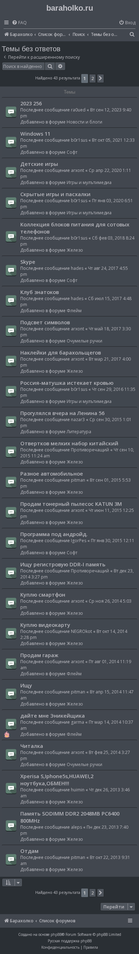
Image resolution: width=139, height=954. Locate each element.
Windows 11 (35, 133)
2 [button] (92, 78)
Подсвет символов (45, 322)
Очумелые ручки (84, 341)
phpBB (56, 934)
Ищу (26, 685)
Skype (27, 261)
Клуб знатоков (39, 291)
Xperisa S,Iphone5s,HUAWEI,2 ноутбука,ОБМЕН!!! (56, 779)
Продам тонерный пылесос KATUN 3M (71, 503)
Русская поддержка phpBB (70, 940)
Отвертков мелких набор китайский (69, 443)
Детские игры (39, 163)
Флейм (74, 311)
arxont (77, 170)
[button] (100, 78)
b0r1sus (79, 140)
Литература (79, 432)
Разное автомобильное (51, 473)
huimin (77, 790)
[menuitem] (19, 23)
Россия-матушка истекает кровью (66, 382)
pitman (78, 480)
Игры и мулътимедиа (89, 182)
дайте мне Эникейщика (52, 715)
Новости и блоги (84, 122)
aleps (76, 827)
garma (77, 722)
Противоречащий (90, 450)
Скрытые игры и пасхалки (55, 194)
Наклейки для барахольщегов (60, 352)
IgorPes (78, 541)
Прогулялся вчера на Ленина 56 (62, 412)
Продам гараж (39, 655)
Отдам (29, 850)
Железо (75, 250)
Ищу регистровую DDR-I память (62, 564)
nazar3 (78, 419)
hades (77, 268)
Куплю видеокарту (45, 624)
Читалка (31, 745)
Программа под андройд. (54, 534)
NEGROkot (81, 631)
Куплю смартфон (42, 594)
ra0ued (78, 110)
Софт (72, 152)
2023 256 (31, 103)
